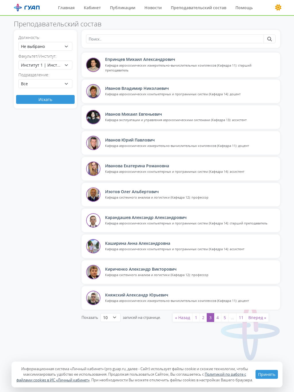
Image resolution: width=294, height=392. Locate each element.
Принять (266, 374)
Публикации (122, 7)
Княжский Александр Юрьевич (136, 295)
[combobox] (45, 46)
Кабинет (92, 7)
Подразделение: (33, 74)
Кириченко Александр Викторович (141, 269)
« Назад (182, 317)
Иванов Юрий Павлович (130, 140)
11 (241, 317)
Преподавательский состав (198, 7)
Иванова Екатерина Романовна (137, 165)
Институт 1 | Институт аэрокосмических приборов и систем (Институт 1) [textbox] (41, 65)
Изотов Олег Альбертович (132, 191)
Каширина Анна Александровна (137, 243)
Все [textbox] (24, 83)
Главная (66, 7)
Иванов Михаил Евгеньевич (133, 114)
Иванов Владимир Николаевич (137, 88)
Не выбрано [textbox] (33, 46)
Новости (153, 7)
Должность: (29, 37)
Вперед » (257, 317)
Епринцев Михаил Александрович (140, 59)
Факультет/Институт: (37, 56)
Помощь (244, 7)
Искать (45, 99)
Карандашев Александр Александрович (146, 217)
